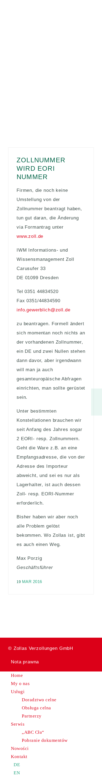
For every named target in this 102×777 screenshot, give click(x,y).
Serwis (17, 724)
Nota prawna (25, 661)
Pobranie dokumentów (45, 740)
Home (17, 675)
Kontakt (19, 756)
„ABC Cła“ (33, 732)
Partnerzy (32, 716)
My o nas (20, 683)
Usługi (17, 691)
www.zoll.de (30, 236)
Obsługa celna (36, 707)
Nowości (20, 748)
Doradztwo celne (39, 699)
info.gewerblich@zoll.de (43, 309)
